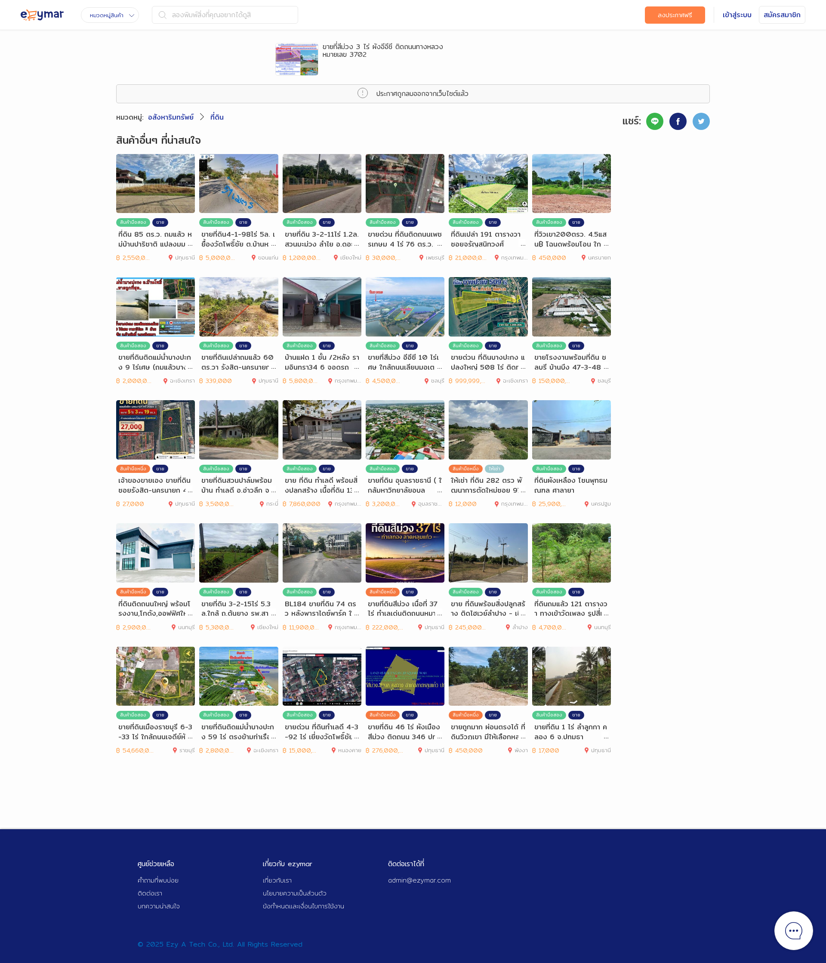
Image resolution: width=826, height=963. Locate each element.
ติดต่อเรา (150, 893)
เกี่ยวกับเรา (277, 880)
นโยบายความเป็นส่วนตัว (295, 893)
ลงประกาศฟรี (675, 15)
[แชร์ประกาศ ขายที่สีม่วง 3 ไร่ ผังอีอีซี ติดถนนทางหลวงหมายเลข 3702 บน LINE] (654, 121)
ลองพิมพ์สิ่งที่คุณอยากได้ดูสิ (211, 14)
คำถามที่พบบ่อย (158, 880)
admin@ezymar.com (419, 880)
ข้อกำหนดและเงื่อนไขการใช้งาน (303, 906)
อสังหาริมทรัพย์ (171, 117)
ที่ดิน (217, 117)
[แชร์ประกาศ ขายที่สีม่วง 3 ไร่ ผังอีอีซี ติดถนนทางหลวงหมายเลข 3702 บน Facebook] (678, 121)
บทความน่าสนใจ (159, 906)
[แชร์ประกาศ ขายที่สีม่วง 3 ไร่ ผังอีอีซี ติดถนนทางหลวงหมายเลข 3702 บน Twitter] (701, 121)
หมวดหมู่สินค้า (106, 15)
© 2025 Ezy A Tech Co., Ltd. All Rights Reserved (220, 944)
